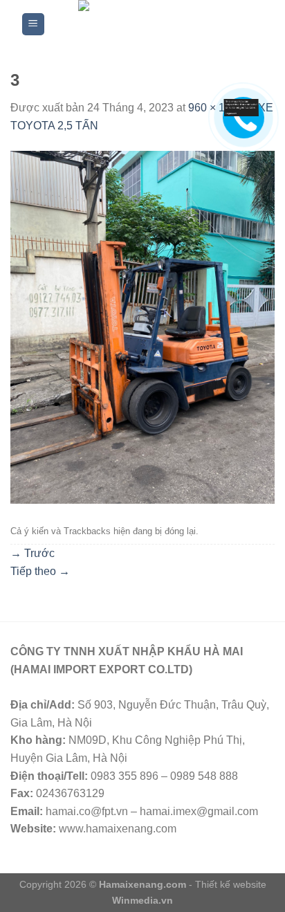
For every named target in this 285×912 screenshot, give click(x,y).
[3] (142, 326)
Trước (32, 553)
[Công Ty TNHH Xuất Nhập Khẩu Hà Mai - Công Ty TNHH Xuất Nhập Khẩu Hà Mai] (154, 24)
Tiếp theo (40, 571)
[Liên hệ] (241, 107)
